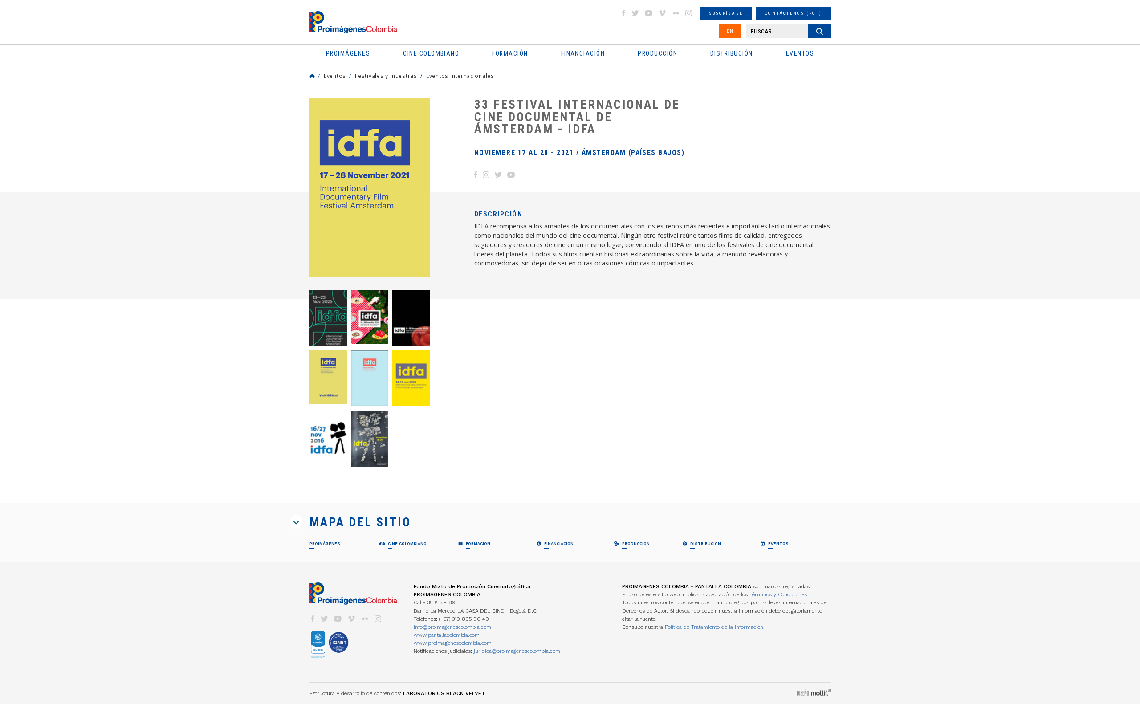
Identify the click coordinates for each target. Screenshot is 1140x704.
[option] (369, 187)
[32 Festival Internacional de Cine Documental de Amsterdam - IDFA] (370, 378)
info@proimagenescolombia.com (452, 627)
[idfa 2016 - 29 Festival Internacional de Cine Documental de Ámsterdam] (328, 439)
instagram (688, 13)
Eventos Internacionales (460, 75)
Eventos (335, 75)
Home (312, 76)
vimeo (662, 13)
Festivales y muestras (386, 75)
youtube (648, 13)
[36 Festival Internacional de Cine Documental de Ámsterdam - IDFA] (370, 316)
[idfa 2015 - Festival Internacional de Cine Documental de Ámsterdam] (370, 439)
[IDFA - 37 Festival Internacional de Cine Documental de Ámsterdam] (328, 318)
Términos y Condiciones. (778, 594)
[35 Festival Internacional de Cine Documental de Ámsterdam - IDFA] (411, 318)
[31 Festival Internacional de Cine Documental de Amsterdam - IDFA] (411, 378)
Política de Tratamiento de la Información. (715, 627)
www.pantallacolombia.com (447, 635)
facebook (623, 13)
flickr (675, 13)
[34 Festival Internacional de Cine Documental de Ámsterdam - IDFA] (328, 377)
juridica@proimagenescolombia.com (517, 651)
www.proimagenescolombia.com (453, 643)
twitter (635, 13)
